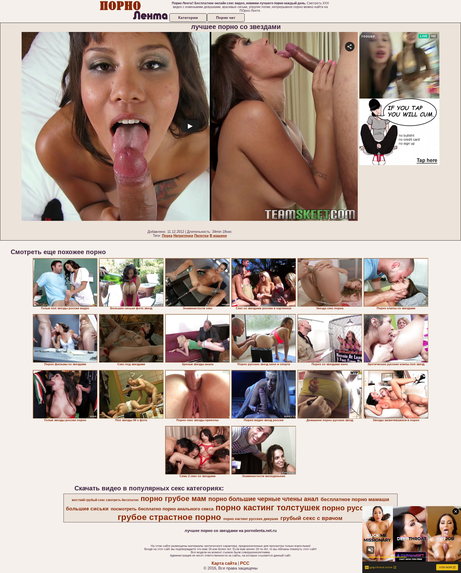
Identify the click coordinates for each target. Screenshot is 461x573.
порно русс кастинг (358, 508)
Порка (167, 236)
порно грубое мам (173, 499)
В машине (218, 236)
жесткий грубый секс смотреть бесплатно (105, 500)
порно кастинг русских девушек (250, 519)
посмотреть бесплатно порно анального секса (162, 508)
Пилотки (201, 236)
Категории (188, 17)
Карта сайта (224, 563)
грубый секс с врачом (311, 518)
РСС (244, 563)
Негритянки (183, 236)
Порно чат (225, 17)
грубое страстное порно (169, 517)
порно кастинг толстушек (268, 507)
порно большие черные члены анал (263, 498)
